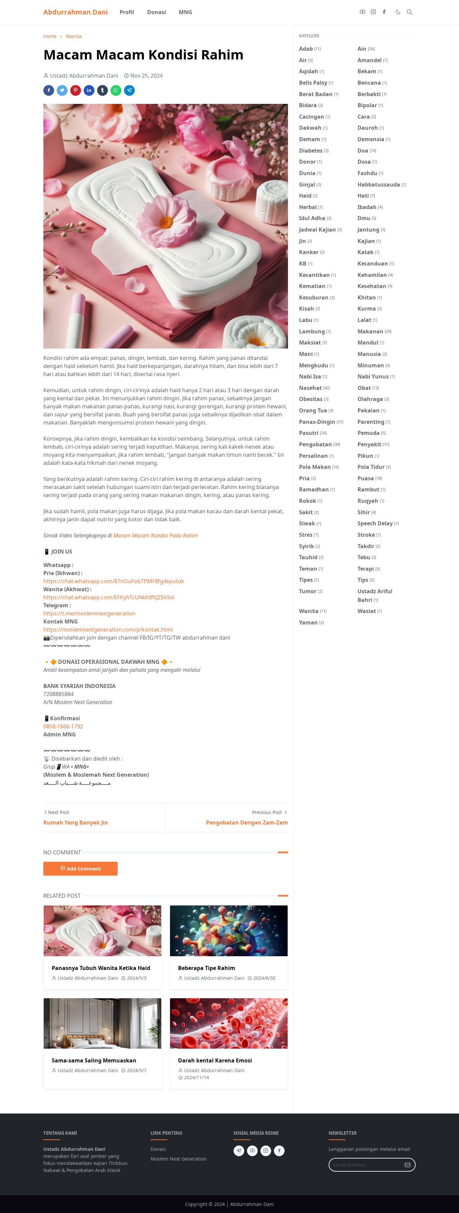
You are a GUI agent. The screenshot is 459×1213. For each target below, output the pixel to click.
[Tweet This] (62, 90)
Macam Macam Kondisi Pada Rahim (155, 535)
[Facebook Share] (48, 90)
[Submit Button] (407, 1165)
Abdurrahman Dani (75, 11)
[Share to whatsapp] (116, 90)
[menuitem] (126, 12)
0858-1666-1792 (63, 726)
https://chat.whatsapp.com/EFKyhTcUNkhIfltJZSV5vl (108, 597)
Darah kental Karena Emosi (215, 1060)
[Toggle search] (410, 12)
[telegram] (239, 1150)
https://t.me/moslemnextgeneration (89, 613)
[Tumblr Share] (102, 90)
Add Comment (84, 868)
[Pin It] (75, 90)
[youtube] (362, 12)
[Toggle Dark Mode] (398, 11)
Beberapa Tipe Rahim (206, 968)
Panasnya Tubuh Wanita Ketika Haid (101, 968)
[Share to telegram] (129, 90)
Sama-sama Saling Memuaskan (94, 1060)
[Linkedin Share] (89, 90)
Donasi (158, 1149)
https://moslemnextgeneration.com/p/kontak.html (108, 629)
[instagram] (373, 12)
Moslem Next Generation (179, 1159)
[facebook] (384, 12)
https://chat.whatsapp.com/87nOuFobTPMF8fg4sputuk (113, 581)
